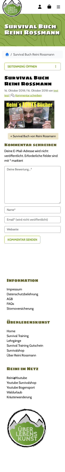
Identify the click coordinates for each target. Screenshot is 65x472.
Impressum (14, 289)
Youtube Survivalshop (21, 383)
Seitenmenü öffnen (22, 66)
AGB (10, 299)
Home (11, 331)
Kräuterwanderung (19, 397)
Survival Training (18, 336)
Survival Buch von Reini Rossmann (34, 136)
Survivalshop (15, 350)
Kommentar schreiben (28, 95)
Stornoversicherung (20, 308)
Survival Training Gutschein (25, 345)
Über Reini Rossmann (21, 355)
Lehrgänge (14, 341)
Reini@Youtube (17, 378)
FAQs (10, 304)
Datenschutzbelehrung (22, 294)
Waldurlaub (14, 392)
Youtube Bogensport (21, 387)
